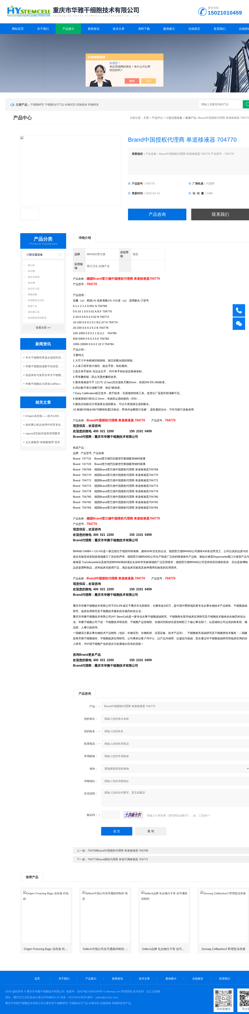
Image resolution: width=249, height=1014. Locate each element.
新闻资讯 (93, 28)
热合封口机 (33, 288)
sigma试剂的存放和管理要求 (42, 433)
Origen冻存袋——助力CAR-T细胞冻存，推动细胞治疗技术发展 (45, 415)
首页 (37, 978)
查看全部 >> (43, 327)
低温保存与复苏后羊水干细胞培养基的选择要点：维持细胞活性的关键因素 (45, 375)
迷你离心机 (33, 312)
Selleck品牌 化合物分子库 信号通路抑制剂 (166, 949)
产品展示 (68, 28)
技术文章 (118, 28)
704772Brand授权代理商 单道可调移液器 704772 (118, 859)
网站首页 (18, 28)
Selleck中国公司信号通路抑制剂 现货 (107, 949)
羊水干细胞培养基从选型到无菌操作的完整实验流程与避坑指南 (45, 357)
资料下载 (144, 28)
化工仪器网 (153, 991)
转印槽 (31, 271)
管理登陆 (126, 991)
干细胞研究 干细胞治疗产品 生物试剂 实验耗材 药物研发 (64, 104)
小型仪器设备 (174, 117)
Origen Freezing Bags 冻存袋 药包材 (47, 949)
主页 (146, 117)
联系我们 (219, 28)
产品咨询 (157, 214)
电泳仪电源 (33, 277)
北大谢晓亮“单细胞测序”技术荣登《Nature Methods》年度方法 (45, 442)
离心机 (31, 265)
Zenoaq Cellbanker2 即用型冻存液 (223, 949)
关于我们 (43, 28)
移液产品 (190, 117)
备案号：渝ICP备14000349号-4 (85, 991)
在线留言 (194, 28)
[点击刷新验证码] (133, 815)
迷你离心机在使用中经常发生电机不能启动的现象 (45, 424)
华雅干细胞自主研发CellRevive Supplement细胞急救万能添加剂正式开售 (45, 383)
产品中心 (157, 117)
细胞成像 (32, 294)
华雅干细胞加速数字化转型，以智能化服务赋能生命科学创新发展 (45, 366)
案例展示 (169, 28)
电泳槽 (31, 282)
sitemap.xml (113, 991)
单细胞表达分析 (36, 300)
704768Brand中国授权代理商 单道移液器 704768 (118, 850)
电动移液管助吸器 (37, 317)
